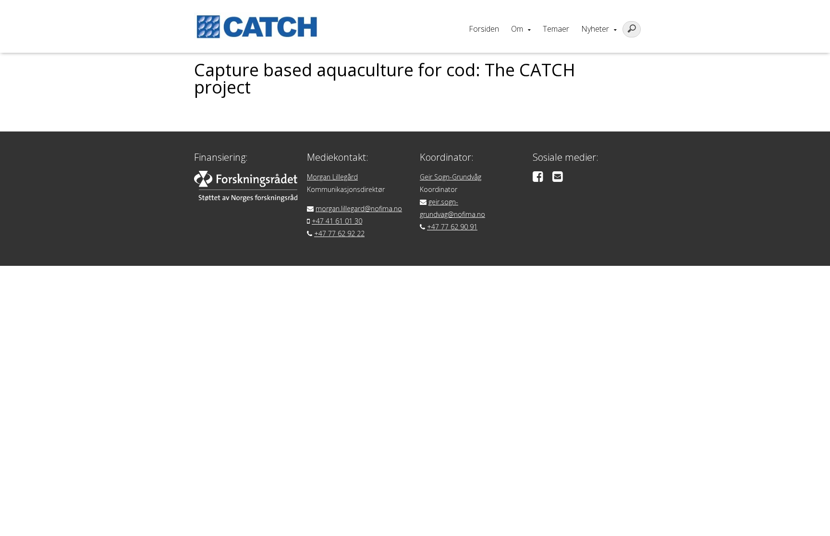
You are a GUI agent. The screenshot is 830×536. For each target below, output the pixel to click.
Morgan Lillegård (332, 176)
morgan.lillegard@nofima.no (359, 208)
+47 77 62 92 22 (339, 233)
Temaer (556, 29)
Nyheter (595, 29)
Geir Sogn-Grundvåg (450, 176)
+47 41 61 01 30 (337, 221)
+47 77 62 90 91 (452, 226)
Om (517, 29)
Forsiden (484, 29)
